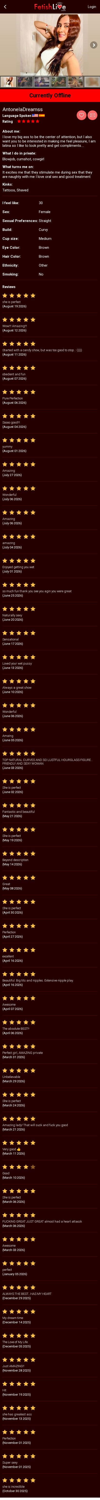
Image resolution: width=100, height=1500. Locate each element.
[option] (8, 82)
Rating (7, 121)
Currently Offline (50, 95)
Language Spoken (16, 116)
